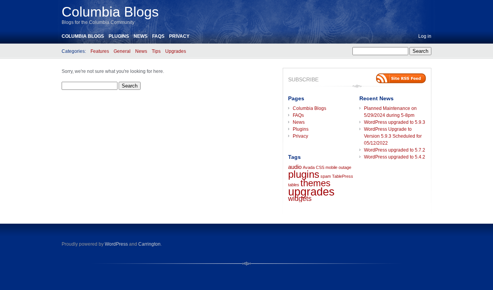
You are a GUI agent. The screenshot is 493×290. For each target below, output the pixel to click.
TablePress (342, 176)
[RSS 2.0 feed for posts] (401, 78)
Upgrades (175, 51)
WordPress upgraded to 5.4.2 (394, 157)
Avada (309, 167)
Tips (156, 51)
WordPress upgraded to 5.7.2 (394, 150)
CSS (320, 167)
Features (100, 51)
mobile (331, 167)
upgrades (311, 191)
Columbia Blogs (110, 12)
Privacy (179, 36)
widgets (300, 198)
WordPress (116, 244)
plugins (303, 174)
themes (315, 183)
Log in (424, 36)
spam (325, 176)
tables (293, 184)
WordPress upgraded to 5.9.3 (394, 122)
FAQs (158, 36)
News (141, 36)
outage (345, 167)
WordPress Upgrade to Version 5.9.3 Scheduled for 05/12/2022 (393, 136)
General (122, 51)
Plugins (119, 36)
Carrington (149, 244)
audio (295, 167)
